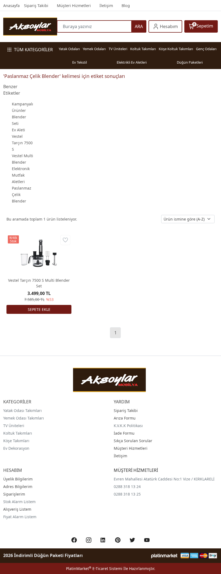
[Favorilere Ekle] (65, 240)
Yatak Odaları (69, 48)
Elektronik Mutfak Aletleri (21, 175)
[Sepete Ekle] (38, 309)
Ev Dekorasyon (16, 448)
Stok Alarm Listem (19, 501)
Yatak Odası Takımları (22, 410)
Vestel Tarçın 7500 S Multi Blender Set (39, 283)
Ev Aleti (18, 129)
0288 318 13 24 (127, 486)
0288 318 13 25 (127, 494)
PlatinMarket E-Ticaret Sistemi (94, 568)
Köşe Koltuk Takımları (176, 48)
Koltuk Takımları (143, 48)
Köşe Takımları (16, 440)
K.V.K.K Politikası (128, 425)
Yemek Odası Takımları (23, 418)
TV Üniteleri (118, 48)
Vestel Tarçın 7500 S (22, 143)
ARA (139, 26)
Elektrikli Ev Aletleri (132, 62)
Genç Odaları (206, 48)
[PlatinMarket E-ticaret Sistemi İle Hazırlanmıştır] (164, 555)
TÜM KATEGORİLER (33, 50)
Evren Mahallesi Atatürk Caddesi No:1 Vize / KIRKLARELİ (164, 479)
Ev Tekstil (79, 62)
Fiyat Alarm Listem (19, 516)
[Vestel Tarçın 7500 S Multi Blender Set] (38, 253)
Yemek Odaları (94, 48)
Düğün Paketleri (190, 62)
